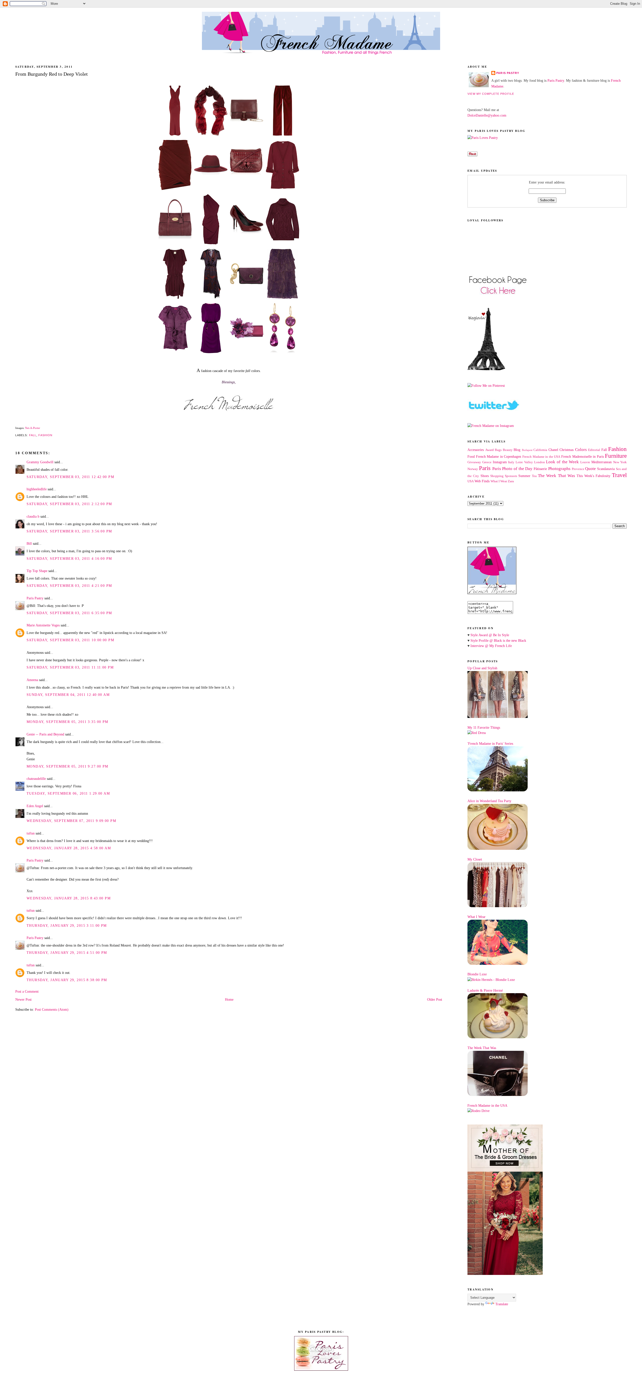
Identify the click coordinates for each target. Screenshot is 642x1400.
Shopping (497, 476)
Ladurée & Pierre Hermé (485, 990)
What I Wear (499, 481)
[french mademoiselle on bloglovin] (486, 369)
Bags (498, 450)
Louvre (585, 462)
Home (229, 999)
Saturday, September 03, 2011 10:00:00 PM (70, 640)
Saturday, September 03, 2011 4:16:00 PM (69, 558)
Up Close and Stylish (482, 668)
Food (471, 456)
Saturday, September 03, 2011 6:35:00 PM (69, 613)
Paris (485, 468)
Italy (511, 462)
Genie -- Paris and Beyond (45, 734)
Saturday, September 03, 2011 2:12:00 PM (69, 504)
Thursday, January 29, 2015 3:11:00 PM (67, 925)
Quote (590, 468)
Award (489, 450)
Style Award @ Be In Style (489, 635)
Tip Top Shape (37, 571)
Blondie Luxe (477, 974)
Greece (487, 462)
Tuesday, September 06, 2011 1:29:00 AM (68, 793)
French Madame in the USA (541, 456)
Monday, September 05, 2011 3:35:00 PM (67, 722)
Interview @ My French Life (491, 646)
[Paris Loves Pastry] (482, 138)
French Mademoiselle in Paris (582, 456)
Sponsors (511, 476)
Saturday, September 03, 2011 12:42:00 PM (70, 477)
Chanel (553, 450)
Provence (578, 469)
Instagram (500, 462)
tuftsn (31, 833)
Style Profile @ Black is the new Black (498, 640)
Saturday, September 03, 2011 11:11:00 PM (70, 667)
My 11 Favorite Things (483, 727)
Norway (472, 469)
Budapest (527, 449)
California (540, 450)
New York (620, 462)
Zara (511, 481)
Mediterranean (601, 462)
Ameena (32, 680)
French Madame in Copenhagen (498, 456)
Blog (517, 450)
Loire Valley (524, 462)
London (539, 462)
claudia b (33, 516)
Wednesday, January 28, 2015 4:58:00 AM (69, 848)
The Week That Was (556, 475)
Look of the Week (562, 461)
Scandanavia (606, 469)
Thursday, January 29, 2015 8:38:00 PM (67, 980)
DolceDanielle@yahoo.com (486, 115)
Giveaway (474, 462)
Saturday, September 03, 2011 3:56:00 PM (69, 531)
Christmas (566, 450)
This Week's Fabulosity (593, 476)
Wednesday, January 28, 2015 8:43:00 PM (69, 898)
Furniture (616, 456)
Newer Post (23, 999)
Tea (534, 476)
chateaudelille (36, 779)
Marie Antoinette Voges (43, 625)
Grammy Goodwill (40, 462)
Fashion (45, 435)
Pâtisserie (540, 469)
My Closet (474, 859)
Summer (524, 476)
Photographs (559, 468)
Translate (501, 1304)
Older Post (434, 999)
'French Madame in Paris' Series (490, 743)
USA (470, 481)
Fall (32, 435)
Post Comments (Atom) (51, 1009)
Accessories (475, 450)
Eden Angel (35, 806)
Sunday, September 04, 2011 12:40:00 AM (68, 695)
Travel (619, 475)
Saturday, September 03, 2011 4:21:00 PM (69, 586)
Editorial (594, 450)
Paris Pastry (35, 598)
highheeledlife (37, 489)
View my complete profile (490, 93)
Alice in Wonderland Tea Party (489, 801)
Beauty (508, 450)
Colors (581, 449)
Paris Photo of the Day (512, 468)
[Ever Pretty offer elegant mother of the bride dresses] (505, 1274)
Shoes (484, 476)
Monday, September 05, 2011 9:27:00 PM (67, 766)
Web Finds (482, 481)
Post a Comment (27, 991)
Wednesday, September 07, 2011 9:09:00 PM (71, 821)
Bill (29, 543)
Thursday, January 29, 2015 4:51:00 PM (67, 953)
